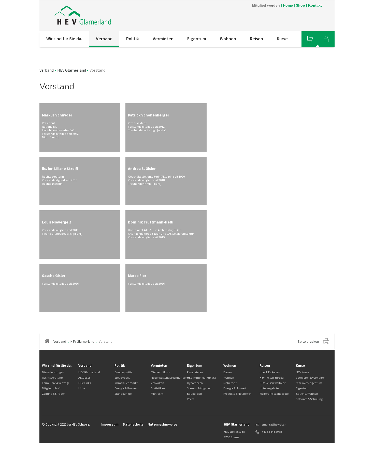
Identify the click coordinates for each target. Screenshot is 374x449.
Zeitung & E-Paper (53, 393)
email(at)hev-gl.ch (274, 424)
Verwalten (157, 383)
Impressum (110, 424)
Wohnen (228, 39)
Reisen (256, 39)
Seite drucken (308, 341)
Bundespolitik (123, 372)
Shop (300, 5)
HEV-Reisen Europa (272, 377)
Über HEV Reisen (270, 372)
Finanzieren (195, 372)
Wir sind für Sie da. (64, 39)
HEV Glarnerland (71, 70)
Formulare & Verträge (55, 383)
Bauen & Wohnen (307, 393)
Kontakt (315, 5)
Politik (132, 39)
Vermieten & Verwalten (310, 377)
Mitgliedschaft (51, 388)
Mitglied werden (266, 5)
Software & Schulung (309, 399)
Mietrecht (157, 393)
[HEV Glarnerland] (108, 16)
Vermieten (163, 39)
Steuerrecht (122, 377)
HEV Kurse (302, 372)
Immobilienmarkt (126, 383)
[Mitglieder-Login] (326, 39)
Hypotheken (195, 383)
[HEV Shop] (309, 39)
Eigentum (196, 39)
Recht (190, 399)
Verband (104, 39)
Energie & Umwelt (125, 388)
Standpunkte (123, 393)
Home (288, 5)
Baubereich (194, 393)
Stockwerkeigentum (309, 383)
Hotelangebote (269, 388)
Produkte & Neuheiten (237, 393)
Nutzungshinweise (162, 424)
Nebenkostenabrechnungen (169, 377)
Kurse (282, 39)
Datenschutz (133, 424)
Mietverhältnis (160, 372)
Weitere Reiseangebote (274, 393)
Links (81, 388)
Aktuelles (84, 377)
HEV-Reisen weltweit (273, 383)
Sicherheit (230, 383)
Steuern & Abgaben (199, 388)
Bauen (227, 372)
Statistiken (158, 388)
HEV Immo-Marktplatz (201, 377)
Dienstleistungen (53, 372)
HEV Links (84, 383)
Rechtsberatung (52, 377)
